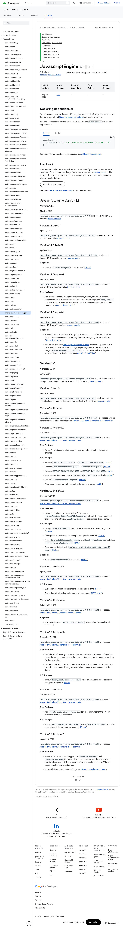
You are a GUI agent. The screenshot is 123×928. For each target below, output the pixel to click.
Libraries (48, 15)
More (27, 3)
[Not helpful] (113, 27)
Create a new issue (52, 184)
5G (51, 875)
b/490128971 (68, 305)
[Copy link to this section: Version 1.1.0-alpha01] (66, 312)
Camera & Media (54, 866)
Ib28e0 (84, 559)
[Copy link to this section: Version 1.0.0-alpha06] (67, 491)
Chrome (38, 896)
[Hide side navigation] (29, 923)
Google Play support (112, 864)
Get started (9, 10)
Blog (37, 873)
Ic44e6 (82, 480)
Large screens (70, 852)
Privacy (52, 871)
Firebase (38, 900)
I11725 (93, 593)
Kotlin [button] (57, 133)
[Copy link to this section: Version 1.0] (57, 363)
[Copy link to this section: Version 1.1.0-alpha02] (66, 274)
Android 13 (83, 865)
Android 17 (83, 850)
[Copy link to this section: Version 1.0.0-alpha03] (67, 632)
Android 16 (83, 854)
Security (38, 862)
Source (38, 866)
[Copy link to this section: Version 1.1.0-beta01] (65, 245)
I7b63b (88, 267)
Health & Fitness (53, 860)
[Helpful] (110, 27)
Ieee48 (80, 353)
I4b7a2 (110, 475)
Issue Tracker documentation (60, 190)
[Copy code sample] (113, 137)
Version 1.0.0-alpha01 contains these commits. (60, 747)
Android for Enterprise (39, 857)
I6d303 (108, 462)
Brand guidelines (58, 916)
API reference (99, 866)
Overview (7, 15)
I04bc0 (59, 305)
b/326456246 (89, 353)
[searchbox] (16, 23)
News (37, 870)
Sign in (117, 3)
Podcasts (38, 877)
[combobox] (58, 3)
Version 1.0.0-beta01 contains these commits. (93, 421)
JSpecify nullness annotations (76, 345)
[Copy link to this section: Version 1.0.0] (57, 369)
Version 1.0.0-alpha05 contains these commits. (60, 579)
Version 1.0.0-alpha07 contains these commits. (60, 440)
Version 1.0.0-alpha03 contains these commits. (60, 645)
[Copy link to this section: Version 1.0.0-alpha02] (67, 689)
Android (38, 852)
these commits (54, 219)
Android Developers (47, 27)
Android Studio (104, 3)
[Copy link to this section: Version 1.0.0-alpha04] (67, 600)
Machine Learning (53, 855)
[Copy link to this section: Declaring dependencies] (76, 109)
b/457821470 (58, 340)
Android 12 (83, 869)
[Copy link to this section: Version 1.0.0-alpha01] (66, 734)
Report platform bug (113, 851)
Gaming (53, 850)
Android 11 (83, 873)
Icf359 (77, 543)
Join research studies (113, 870)
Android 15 (83, 858)
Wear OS (68, 856)
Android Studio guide (99, 856)
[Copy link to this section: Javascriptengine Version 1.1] (81, 200)
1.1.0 (58, 95)
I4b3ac (55, 550)
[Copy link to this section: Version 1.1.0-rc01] (62, 225)
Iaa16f (109, 471)
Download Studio (97, 871)
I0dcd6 (83, 727)
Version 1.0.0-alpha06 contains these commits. (60, 503)
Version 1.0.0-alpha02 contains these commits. (60, 702)
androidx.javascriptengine (50, 75)
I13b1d (98, 589)
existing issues (100, 172)
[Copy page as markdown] (89, 67)
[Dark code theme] (110, 137)
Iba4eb (107, 467)
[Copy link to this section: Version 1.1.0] (56, 206)
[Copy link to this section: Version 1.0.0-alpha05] (67, 566)
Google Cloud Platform (44, 904)
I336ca (67, 683)
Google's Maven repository (71, 117)
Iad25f (99, 484)
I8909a (49, 531)
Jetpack (24, 10)
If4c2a (48, 340)
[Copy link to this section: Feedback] (56, 164)
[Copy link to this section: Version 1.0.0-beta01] (66, 408)
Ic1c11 (99, 593)
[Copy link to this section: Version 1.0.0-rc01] (63, 388)
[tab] (46, 133)
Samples (34, 15)
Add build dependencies (91, 154)
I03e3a (101, 536)
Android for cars (69, 867)
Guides (21, 15)
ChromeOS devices (69, 861)
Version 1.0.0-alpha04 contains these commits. (60, 613)
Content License (102, 790)
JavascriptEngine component (93, 769)
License (46, 916)
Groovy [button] (46, 133)
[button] (15, 35)
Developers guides (98, 861)
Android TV (69, 871)
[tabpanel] (77, 142)
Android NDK (99, 876)
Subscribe (93, 922)
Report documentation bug (113, 858)
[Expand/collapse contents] (54, 34)
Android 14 (83, 861)
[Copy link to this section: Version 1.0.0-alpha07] (67, 427)
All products (40, 908)
